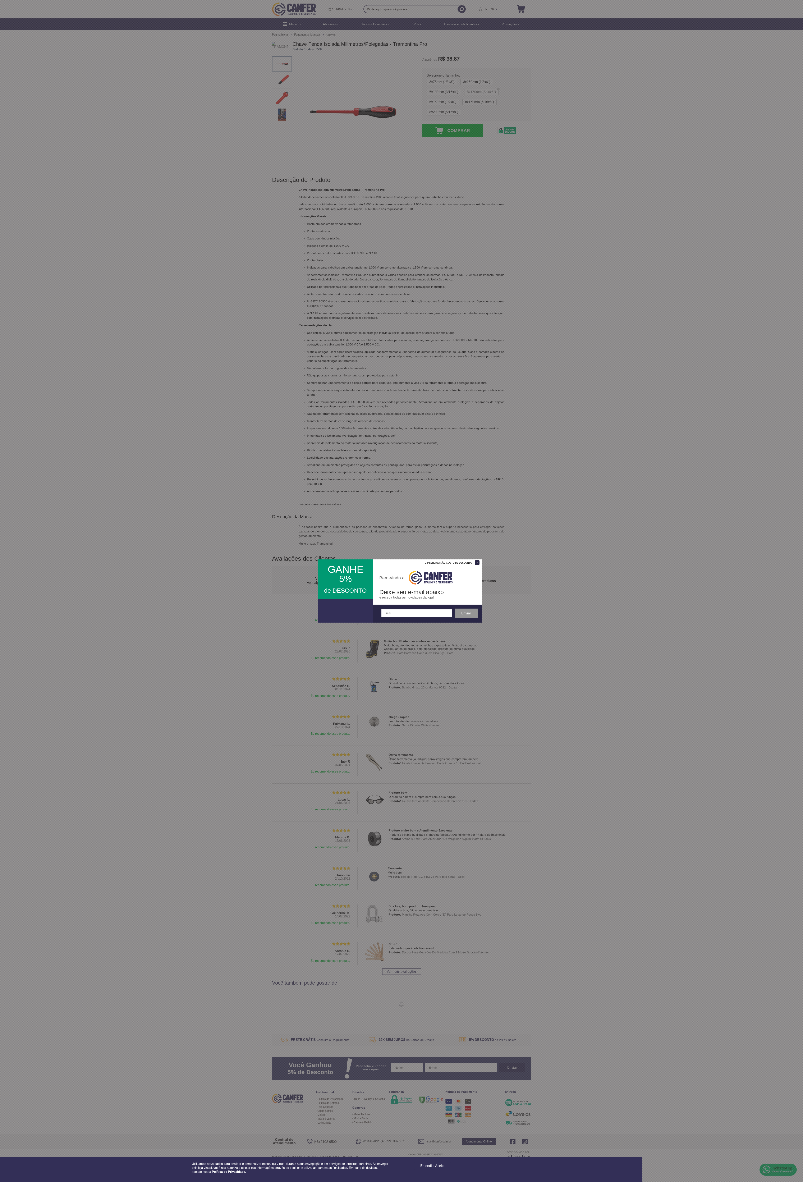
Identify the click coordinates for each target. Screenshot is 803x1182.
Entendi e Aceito (432, 1166)
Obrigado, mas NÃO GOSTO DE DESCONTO (448, 563)
